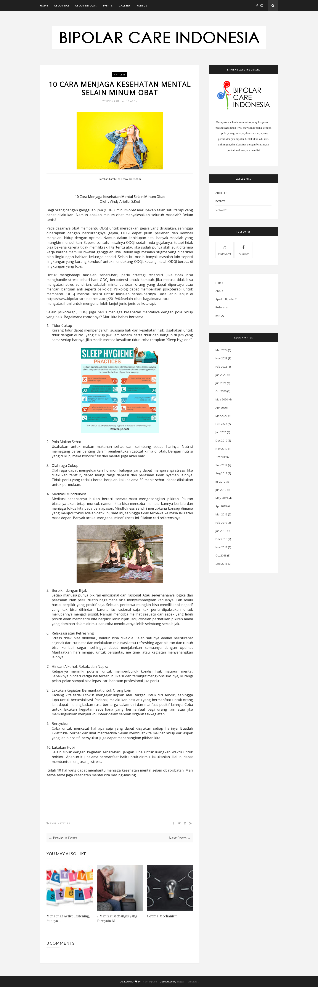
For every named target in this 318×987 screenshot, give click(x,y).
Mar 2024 (221, 350)
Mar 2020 (221, 416)
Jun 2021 (220, 383)
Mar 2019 (221, 514)
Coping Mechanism (162, 916)
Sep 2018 (221, 564)
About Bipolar (86, 5)
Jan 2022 (220, 375)
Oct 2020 (220, 391)
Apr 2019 (221, 506)
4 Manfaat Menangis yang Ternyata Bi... (117, 918)
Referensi (221, 307)
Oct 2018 (220, 555)
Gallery (125, 5)
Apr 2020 (221, 408)
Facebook (243, 253)
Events (108, 5)
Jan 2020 (220, 432)
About (219, 291)
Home (44, 5)
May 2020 (221, 399)
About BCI (61, 5)
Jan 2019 (220, 531)
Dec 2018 (221, 539)
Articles (119, 74)
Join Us (142, 5)
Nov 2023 (221, 358)
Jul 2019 (220, 481)
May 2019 (221, 498)
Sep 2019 (221, 465)
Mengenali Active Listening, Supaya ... (68, 918)
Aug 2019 (221, 473)
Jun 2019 (220, 490)
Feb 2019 (221, 523)
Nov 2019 (221, 449)
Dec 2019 (221, 440)
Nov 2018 (221, 547)
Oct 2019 (220, 457)
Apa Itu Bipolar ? (225, 299)
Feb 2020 (221, 424)
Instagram (224, 253)
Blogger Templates (188, 981)
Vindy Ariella (115, 101)
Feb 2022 (221, 366)
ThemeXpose (149, 981)
